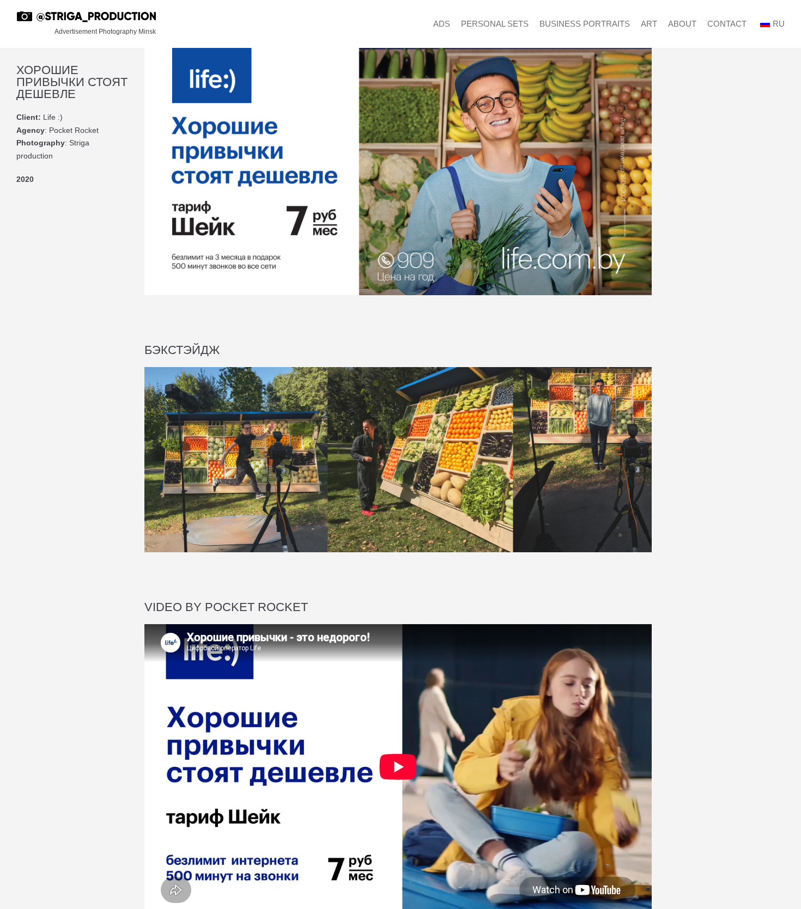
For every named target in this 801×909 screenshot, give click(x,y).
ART (649, 23)
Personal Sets (495, 23)
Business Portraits (584, 23)
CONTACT (727, 23)
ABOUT (682, 23)
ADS (441, 23)
